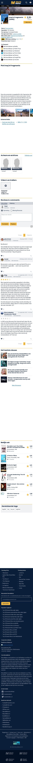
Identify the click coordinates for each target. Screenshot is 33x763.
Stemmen (18, 11)
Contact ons (12, 732)
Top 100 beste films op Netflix (10, 623)
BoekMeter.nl (6, 716)
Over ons (20, 732)
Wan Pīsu (21, 583)
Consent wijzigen (11, 737)
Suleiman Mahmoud (6, 37)
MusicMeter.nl (6, 713)
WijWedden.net (6, 720)
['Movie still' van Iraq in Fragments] (8, 113)
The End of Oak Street (8, 590)
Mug (5, 275)
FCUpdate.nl (6, 707)
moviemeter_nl (8, 696)
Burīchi (21, 575)
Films (8, 6)
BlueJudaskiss (9, 312)
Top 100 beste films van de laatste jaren (13, 621)
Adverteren (27, 732)
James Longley (17, 34)
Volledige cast (28, 155)
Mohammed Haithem (17, 35)
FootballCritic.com (7, 705)
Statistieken (26, 11)
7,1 (19, 39)
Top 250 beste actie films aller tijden (12, 619)
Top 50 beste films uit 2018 (10, 632)
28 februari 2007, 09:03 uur (26, 259)
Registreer (5, 732)
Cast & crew (9, 11)
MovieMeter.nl (6, 711)
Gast (6, 206)
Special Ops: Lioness (24, 579)
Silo (20, 577)
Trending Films (5, 570)
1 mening (11, 203)
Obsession (5, 572)
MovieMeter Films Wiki (12, 734)
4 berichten (4, 203)
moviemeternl (8, 694)
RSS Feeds (20, 737)
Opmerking (6, 210)
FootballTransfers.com (9, 702)
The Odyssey (6, 581)
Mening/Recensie (17, 210)
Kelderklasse (6, 722)
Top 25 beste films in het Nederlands (12, 636)
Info (2, 11)
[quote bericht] (31, 256)
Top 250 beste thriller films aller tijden (12, 614)
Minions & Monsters (8, 587)
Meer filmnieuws (16, 385)
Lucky (20, 588)
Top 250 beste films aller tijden (11, 610)
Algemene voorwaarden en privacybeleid (16, 736)
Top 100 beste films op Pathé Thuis (12, 627)
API (25, 737)
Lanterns (21, 572)
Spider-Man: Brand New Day (9, 575)
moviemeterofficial (9, 691)
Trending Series (22, 570)
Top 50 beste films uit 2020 (10, 630)
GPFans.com (6, 709)
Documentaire (9, 28)
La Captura (5, 585)
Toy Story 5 (6, 579)
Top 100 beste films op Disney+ (11, 625)
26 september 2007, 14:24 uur (25, 312)
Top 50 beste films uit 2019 (10, 634)
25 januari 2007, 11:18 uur (26, 239)
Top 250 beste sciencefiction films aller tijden (14, 612)
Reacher (21, 581)
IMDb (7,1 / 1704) (22, 122)
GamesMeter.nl (7, 718)
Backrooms (6, 583)
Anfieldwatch (6, 724)
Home (2, 6)
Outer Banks (22, 586)
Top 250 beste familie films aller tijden (13, 616)
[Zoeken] (26, 3)
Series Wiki (23, 734)
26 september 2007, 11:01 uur (25, 275)
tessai (6, 259)
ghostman (7, 239)
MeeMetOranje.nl (7, 726)
